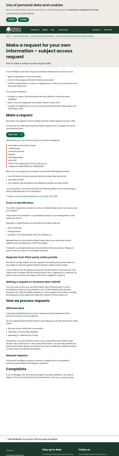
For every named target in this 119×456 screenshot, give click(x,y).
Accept (23, 19)
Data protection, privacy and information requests (75, 36)
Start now (12, 134)
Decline (11, 19)
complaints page (66, 377)
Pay (52, 30)
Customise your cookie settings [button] (20, 13)
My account (63, 30)
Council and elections (21, 36)
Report (45, 30)
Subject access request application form (33, 196)
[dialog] (59, 13)
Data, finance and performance (42, 36)
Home (8, 36)
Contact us (35, 30)
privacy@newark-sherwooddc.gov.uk (30, 163)
